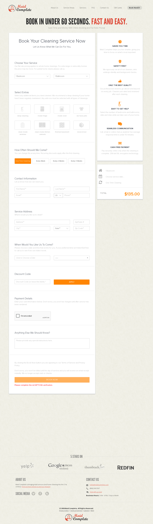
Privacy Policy (64, 510)
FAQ (93, 8)
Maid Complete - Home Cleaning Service (19, 8)
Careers (86, 510)
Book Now (133, 8)
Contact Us (104, 8)
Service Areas (68, 8)
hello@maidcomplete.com (99, 485)
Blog (92, 510)
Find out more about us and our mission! (36, 487)
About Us (54, 8)
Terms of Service (76, 510)
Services (83, 8)
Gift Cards (118, 8)
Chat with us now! (96, 492)
